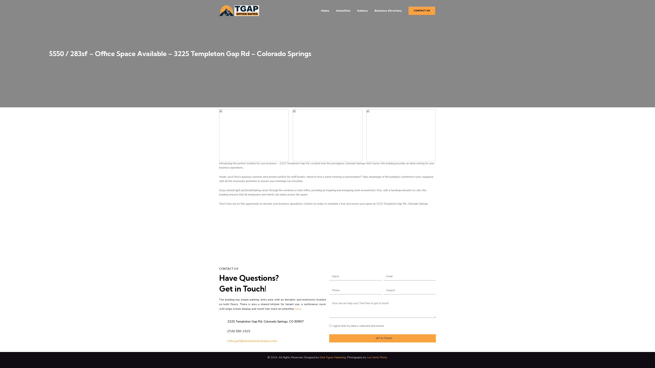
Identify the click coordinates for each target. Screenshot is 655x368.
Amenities (343, 11)
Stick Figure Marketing (332, 357)
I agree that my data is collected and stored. (358, 326)
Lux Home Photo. (377, 357)
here (298, 309)
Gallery (362, 11)
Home (325, 11)
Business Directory (388, 11)
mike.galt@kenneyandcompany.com (252, 341)
